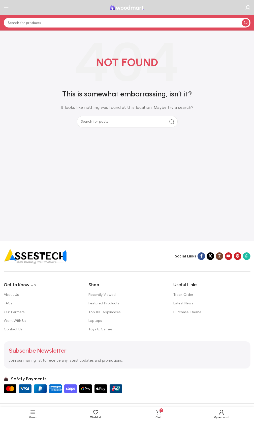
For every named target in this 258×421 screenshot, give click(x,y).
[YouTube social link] (228, 256)
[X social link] (210, 256)
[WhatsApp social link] (246, 256)
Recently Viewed (102, 295)
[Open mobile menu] (6, 8)
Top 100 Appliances (104, 312)
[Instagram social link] (219, 256)
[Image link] (35, 256)
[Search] (245, 23)
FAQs (8, 303)
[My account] (248, 8)
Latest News (183, 303)
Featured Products (103, 303)
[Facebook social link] (201, 256)
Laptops (95, 321)
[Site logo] (127, 7)
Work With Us (15, 321)
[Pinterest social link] (237, 256)
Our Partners (14, 312)
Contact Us (13, 329)
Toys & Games (100, 329)
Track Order (183, 295)
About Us (11, 295)
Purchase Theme (187, 312)
